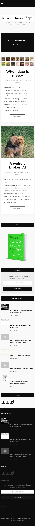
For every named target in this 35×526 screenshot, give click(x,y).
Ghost (22, 520)
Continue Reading (17, 116)
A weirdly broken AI (17, 165)
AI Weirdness (17, 519)
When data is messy (17, 73)
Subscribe (17, 288)
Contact (3, 506)
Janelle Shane (12, 80)
